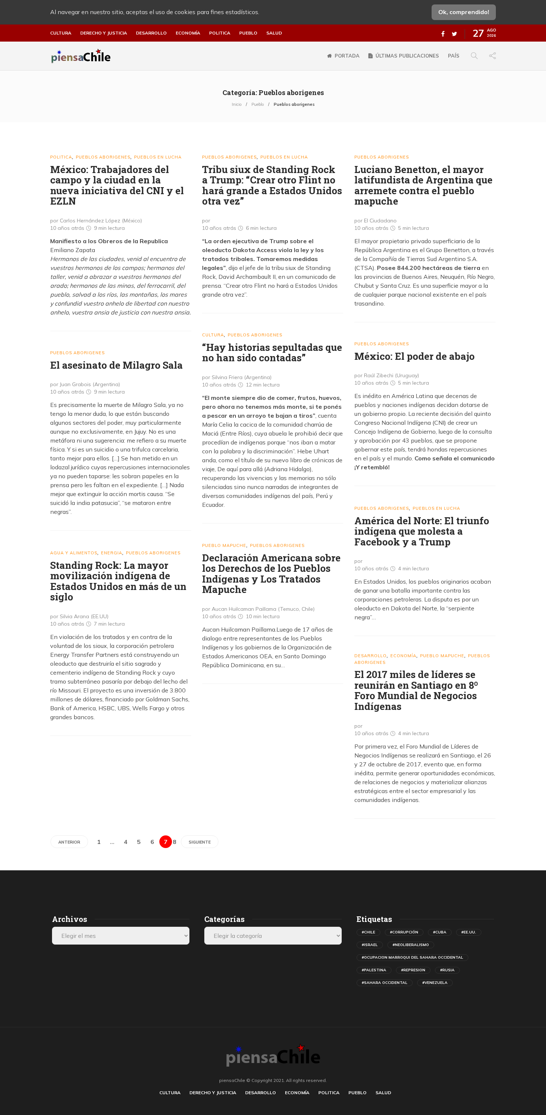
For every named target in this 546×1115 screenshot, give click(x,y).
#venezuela (435, 982)
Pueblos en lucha (158, 157)
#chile (368, 932)
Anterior (69, 842)
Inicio (236, 104)
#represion (413, 970)
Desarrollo (151, 33)
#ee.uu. (468, 932)
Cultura (60, 33)
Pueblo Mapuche (224, 545)
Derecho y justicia (103, 33)
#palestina (374, 970)
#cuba (439, 932)
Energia (111, 552)
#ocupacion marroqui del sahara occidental (412, 957)
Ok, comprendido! (463, 12)
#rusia (447, 970)
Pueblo (248, 33)
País (453, 56)
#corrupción (404, 932)
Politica (219, 33)
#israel (370, 944)
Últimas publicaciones (407, 56)
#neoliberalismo (411, 944)
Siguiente (200, 842)
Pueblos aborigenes (103, 157)
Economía (188, 33)
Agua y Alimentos (73, 552)
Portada (347, 56)
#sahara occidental (384, 982)
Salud (274, 33)
